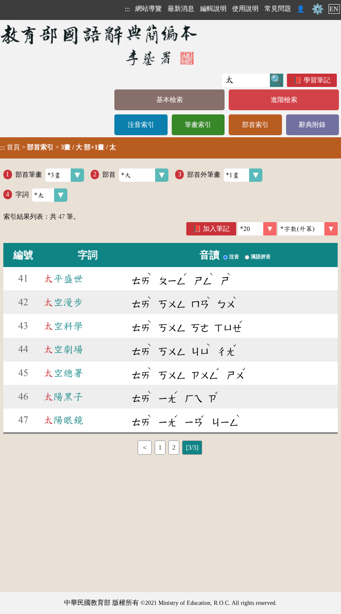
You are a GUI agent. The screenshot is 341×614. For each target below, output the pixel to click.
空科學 (63, 326)
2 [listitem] (173, 447)
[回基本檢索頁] (99, 44)
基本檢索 (169, 99)
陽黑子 (63, 397)
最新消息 (181, 8)
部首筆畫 (28, 174)
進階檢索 (284, 99)
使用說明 (245, 8)
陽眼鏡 (63, 420)
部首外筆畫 (203, 174)
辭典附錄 (312, 124)
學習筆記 (317, 80)
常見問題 (277, 8)
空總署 (63, 373)
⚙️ (317, 9)
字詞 (22, 194)
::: (127, 8)
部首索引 (255, 124)
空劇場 (63, 349)
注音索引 (141, 124)
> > (58, 147)
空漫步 (63, 302)
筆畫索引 (198, 124)
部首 (109, 174)
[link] (308, 228)
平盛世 (63, 279)
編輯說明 (213, 8)
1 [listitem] (160, 447)
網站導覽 (148, 8)
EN (334, 8)
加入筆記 (216, 228)
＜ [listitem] (144, 447)
